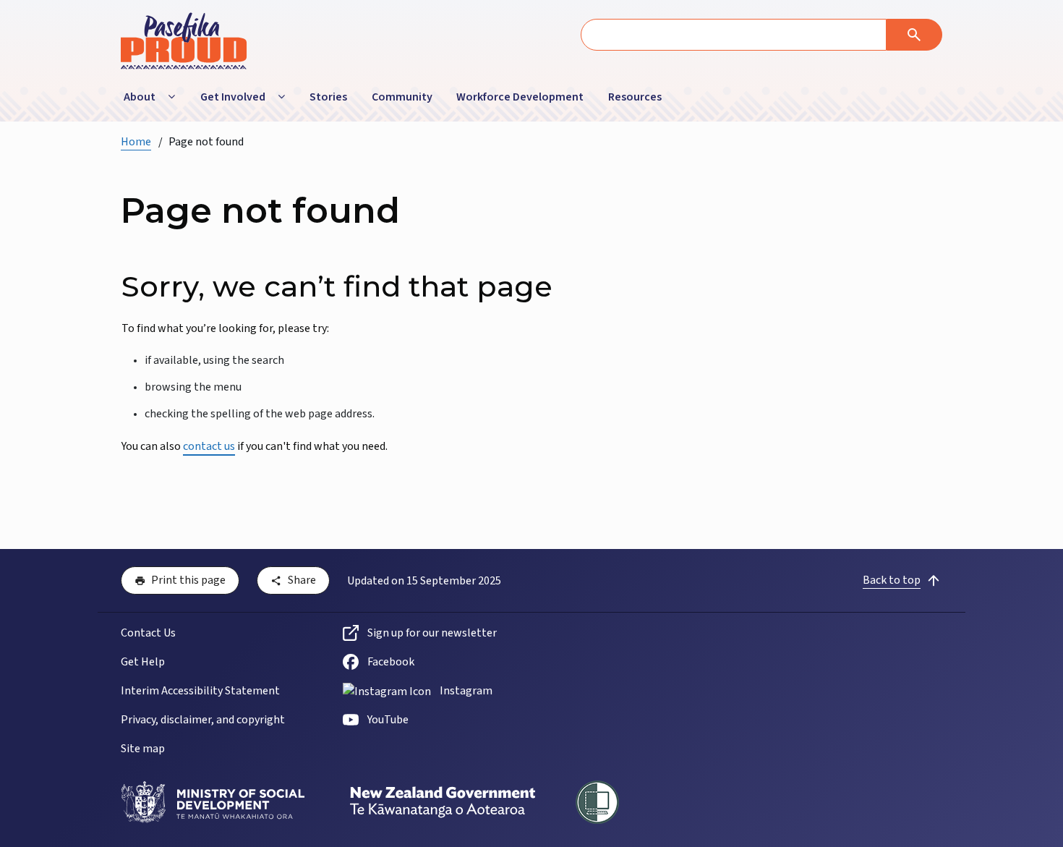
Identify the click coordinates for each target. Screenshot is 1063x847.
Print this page (188, 580)
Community (402, 97)
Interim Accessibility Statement (200, 691)
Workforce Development (520, 97)
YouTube (388, 720)
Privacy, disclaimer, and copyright (203, 720)
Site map (143, 749)
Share (302, 580)
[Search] (914, 35)
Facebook (390, 662)
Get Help (143, 662)
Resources (635, 97)
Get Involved (232, 97)
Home (136, 142)
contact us (209, 446)
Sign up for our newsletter (432, 633)
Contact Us (148, 633)
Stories (328, 97)
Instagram (466, 691)
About (139, 97)
